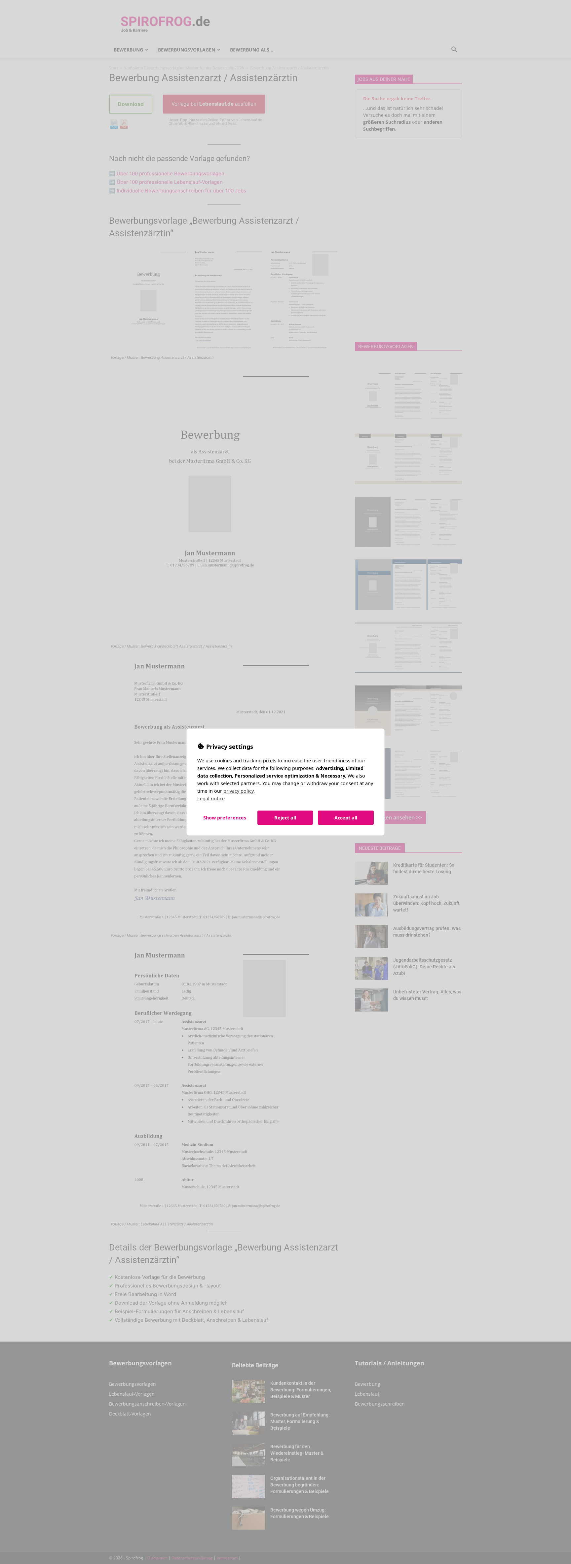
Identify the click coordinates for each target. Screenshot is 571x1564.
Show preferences (224, 818)
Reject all (285, 818)
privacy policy (238, 791)
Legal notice (211, 798)
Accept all (345, 818)
